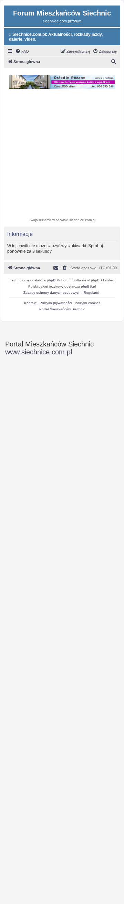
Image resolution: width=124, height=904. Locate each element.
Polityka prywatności (56, 303)
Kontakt (30, 303)
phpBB (52, 280)
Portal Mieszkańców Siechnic (62, 309)
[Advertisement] (62, 154)
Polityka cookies (87, 303)
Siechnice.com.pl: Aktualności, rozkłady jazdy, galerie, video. (56, 37)
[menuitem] (22, 51)
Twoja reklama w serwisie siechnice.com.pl (62, 220)
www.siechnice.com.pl (38, 352)
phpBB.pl (88, 286)
